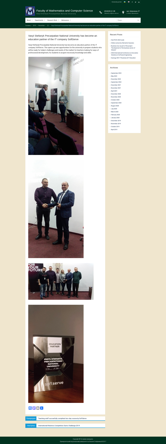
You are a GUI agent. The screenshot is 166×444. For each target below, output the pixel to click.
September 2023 (116, 73)
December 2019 (116, 120)
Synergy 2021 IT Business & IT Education (123, 58)
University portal (116, 2)
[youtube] (139, 2)
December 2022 (116, 79)
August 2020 (115, 106)
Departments (39, 20)
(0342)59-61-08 (109, 11)
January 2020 (115, 117)
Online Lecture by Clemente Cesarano (122, 43)
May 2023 (114, 76)
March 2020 (114, 112)
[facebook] (132, 2)
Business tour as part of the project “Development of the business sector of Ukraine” (123, 48)
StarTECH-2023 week (117, 40)
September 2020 (116, 103)
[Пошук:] (129, 20)
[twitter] (136, 2)
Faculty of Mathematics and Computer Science (64, 10)
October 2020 (115, 100)
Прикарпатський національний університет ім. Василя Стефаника (80, 441)
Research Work (52, 20)
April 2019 (114, 129)
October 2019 (115, 126)
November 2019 (116, 123)
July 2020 (114, 109)
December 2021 (116, 85)
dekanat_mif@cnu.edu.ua (111, 13)
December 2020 (116, 94)
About (29, 20)
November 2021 (116, 88)
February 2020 (115, 114)
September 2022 (116, 82)
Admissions (65, 20)
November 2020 (116, 97)
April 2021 (114, 91)
